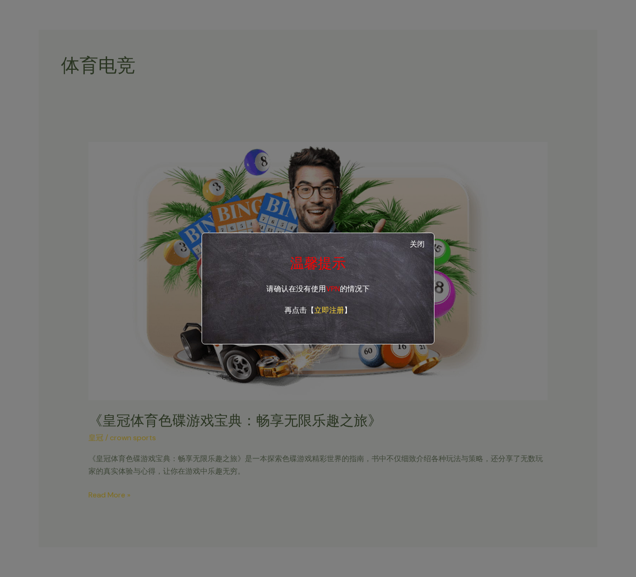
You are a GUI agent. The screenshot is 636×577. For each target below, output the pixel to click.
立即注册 (329, 310)
